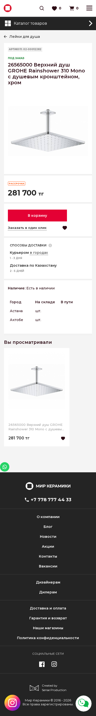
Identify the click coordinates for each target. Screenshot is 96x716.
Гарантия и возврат (48, 618)
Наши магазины (48, 628)
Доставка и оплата (48, 608)
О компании (48, 517)
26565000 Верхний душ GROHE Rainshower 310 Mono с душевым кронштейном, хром (36, 427)
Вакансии (48, 566)
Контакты (48, 556)
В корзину (37, 215)
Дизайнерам (48, 582)
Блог (48, 527)
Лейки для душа (24, 36)
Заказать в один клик (27, 228)
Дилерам (48, 592)
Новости (48, 537)
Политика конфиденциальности (48, 638)
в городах (39, 252)
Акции (48, 546)
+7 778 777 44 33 (51, 499)
